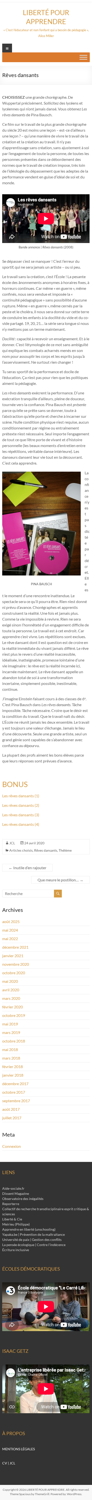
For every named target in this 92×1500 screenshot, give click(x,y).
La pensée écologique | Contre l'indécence (34, 1245)
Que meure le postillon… (60, 879)
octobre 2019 (13, 1015)
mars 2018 (11, 1058)
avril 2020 (10, 989)
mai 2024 (10, 930)
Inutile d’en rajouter (27, 867)
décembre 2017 (15, 1083)
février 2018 (12, 1066)
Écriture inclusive (15, 1250)
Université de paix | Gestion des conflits (32, 1239)
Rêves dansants (45, 850)
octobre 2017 (13, 1092)
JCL (12, 843)
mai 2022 (10, 938)
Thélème (65, 850)
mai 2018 (10, 1049)
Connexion (11, 1146)
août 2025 (11, 921)
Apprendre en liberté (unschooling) (28, 1229)
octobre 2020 (13, 972)
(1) (36, 795)
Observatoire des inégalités (22, 1199)
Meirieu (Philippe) (16, 1224)
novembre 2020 (15, 964)
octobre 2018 (13, 1041)
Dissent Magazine (15, 1193)
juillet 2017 (11, 1117)
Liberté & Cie (12, 1219)
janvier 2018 (12, 1075)
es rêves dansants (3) (21, 814)
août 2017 (11, 1109)
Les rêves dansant (17, 795)
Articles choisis (21, 850)
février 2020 (12, 1006)
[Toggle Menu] (83, 57)
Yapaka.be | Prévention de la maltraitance (33, 1234)
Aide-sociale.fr (13, 1188)
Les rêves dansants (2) (20, 805)
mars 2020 (11, 998)
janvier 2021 (12, 955)
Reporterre (10, 1204)
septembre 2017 (16, 1100)
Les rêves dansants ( (19, 824)
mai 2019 (10, 1024)
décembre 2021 (15, 947)
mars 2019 (11, 1032)
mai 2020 (10, 981)
